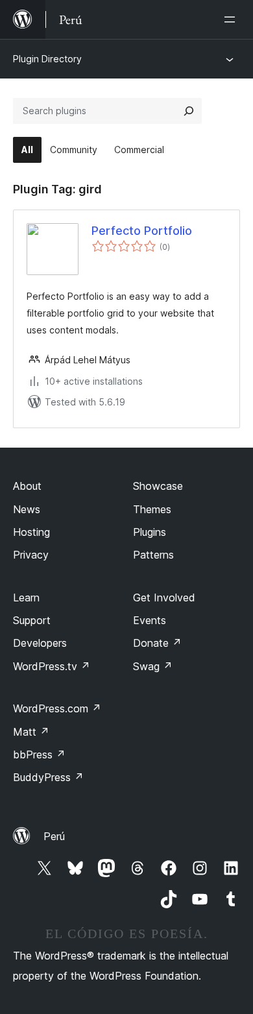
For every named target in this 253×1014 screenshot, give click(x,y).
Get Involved (164, 597)
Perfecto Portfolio (141, 230)
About (27, 485)
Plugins (149, 531)
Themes (152, 509)
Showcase (158, 485)
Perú (54, 836)
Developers (40, 642)
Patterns (153, 554)
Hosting (31, 531)
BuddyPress (48, 777)
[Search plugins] (189, 111)
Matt (31, 731)
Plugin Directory (47, 58)
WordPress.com (57, 708)
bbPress (39, 754)
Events (149, 620)
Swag (153, 666)
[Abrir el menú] (232, 19)
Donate (157, 642)
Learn (26, 597)
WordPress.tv (51, 666)
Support (32, 620)
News (26, 509)
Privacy (31, 554)
